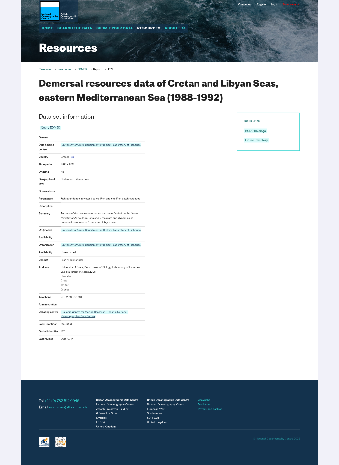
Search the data (74, 28)
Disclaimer (204, 404)
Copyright (204, 400)
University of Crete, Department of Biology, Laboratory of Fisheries (101, 145)
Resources (148, 28)
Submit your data (114, 28)
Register (262, 4)
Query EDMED (50, 127)
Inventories (64, 69)
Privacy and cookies (210, 409)
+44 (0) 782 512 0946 (61, 401)
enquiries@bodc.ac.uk (68, 407)
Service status (290, 4)
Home (47, 28)
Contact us (244, 4)
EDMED (82, 69)
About (171, 28)
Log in (274, 4)
